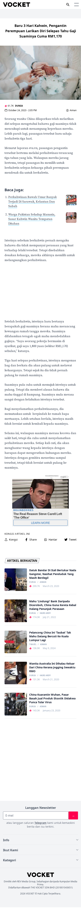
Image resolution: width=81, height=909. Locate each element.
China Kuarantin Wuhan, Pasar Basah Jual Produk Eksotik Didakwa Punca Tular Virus (52, 698)
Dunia (19, 105)
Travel (32, 644)
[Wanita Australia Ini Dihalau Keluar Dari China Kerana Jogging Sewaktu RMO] (16, 673)
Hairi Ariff (45, 613)
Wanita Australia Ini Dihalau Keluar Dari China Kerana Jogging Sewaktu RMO (52, 667)
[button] (76, 4)
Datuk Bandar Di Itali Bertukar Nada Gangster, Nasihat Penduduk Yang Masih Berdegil (52, 574)
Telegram (40, 823)
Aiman (73, 110)
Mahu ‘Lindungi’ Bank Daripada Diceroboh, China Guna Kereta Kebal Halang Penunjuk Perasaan (52, 605)
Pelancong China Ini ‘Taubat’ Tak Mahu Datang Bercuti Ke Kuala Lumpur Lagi (50, 636)
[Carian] (68, 4)
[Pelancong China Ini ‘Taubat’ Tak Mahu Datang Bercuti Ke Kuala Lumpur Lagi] (16, 642)
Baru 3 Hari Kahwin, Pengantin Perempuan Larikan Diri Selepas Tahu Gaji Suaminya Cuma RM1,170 (40, 30)
